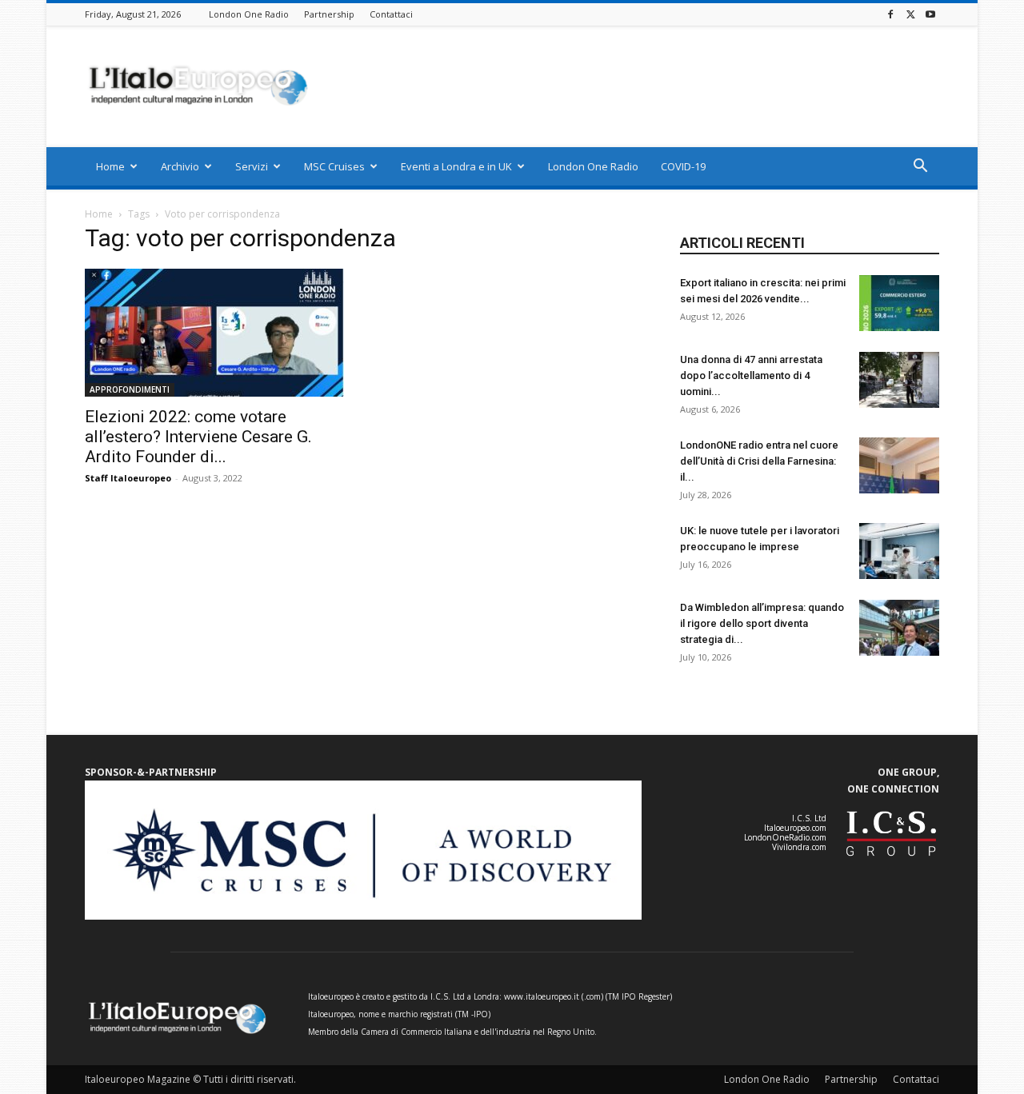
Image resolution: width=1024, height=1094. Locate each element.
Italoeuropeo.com (795, 827)
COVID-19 (683, 166)
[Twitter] (910, 14)
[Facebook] (890, 14)
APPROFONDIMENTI (130, 389)
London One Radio (249, 14)
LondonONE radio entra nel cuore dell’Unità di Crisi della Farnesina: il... (759, 461)
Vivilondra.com (799, 846)
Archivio (180, 166)
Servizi (251, 166)
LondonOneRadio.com (785, 837)
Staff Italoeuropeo (128, 478)
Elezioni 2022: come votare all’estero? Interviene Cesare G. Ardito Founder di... (198, 436)
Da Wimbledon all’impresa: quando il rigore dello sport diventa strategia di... (762, 623)
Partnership (329, 14)
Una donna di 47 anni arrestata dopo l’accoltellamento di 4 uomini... (751, 375)
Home (110, 166)
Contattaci (391, 14)
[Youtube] (930, 14)
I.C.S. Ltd (809, 818)
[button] (920, 167)
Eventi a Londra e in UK (456, 166)
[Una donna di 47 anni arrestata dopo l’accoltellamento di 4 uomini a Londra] (899, 380)
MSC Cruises (334, 166)
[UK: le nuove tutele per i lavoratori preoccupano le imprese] (899, 551)
